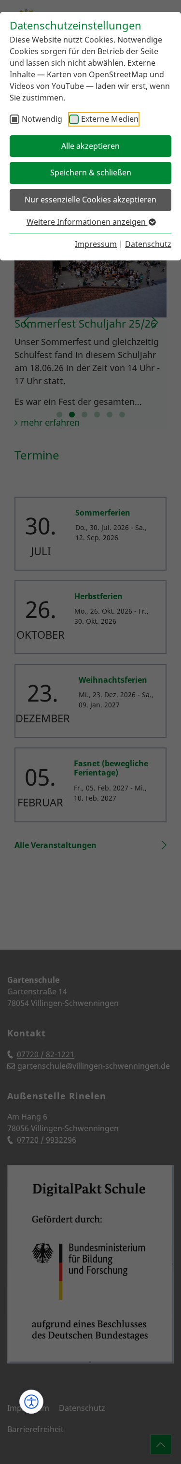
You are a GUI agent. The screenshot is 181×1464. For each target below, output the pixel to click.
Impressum (96, 244)
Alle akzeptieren (90, 146)
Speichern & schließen (90, 172)
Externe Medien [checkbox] (110, 119)
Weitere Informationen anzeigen (87, 221)
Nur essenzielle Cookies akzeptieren (90, 199)
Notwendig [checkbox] (42, 119)
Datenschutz (148, 244)
